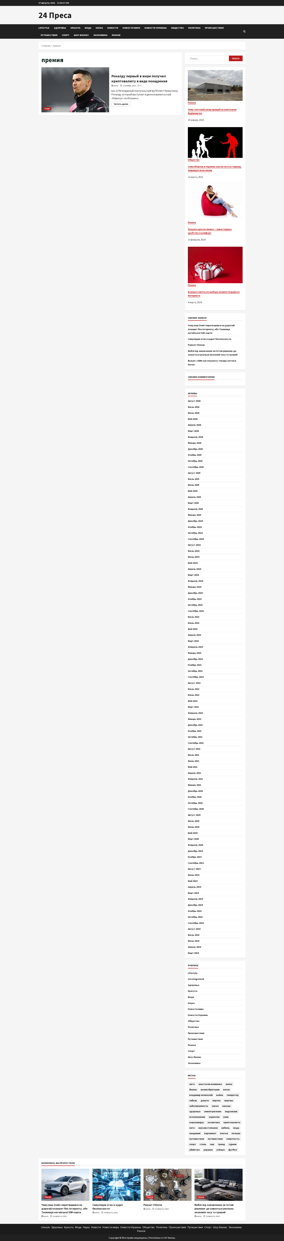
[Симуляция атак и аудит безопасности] (116, 1185)
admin (115, 86)
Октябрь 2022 (195, 670)
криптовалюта (232, 1122)
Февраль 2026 (195, 436)
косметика (214, 1122)
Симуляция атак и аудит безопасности (209, 338)
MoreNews (155, 1237)
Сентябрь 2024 (196, 538)
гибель (193, 1100)
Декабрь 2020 (195, 790)
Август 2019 (194, 868)
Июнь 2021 (193, 760)
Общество (177, 27)
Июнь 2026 (193, 412)
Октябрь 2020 (195, 802)
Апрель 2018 (194, 946)
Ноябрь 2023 (194, 598)
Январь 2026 (194, 442)
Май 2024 (192, 562)
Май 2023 (192, 628)
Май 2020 (192, 832)
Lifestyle (43, 27)
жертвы (228, 1100)
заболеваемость (198, 1105)
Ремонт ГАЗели (196, 344)
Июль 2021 (193, 754)
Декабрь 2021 (195, 724)
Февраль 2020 (195, 844)
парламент (210, 1133)
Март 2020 (193, 838)
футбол (232, 1149)
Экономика (100, 35)
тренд (221, 1144)
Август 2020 (194, 814)
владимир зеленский (201, 1094)
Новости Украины (156, 27)
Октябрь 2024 (195, 532)
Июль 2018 (193, 934)
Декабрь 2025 (195, 448)
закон (215, 1105)
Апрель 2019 (194, 886)
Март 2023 (193, 640)
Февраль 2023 (195, 646)
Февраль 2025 (195, 508)
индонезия (231, 1111)
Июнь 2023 (193, 622)
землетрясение (212, 1111)
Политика (194, 27)
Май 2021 (192, 766)
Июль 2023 (193, 616)
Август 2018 (194, 928)
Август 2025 (194, 472)
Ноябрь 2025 (194, 454)
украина (208, 1149)
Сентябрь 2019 (196, 862)
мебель (225, 1127)
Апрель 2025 (194, 496)
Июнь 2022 (193, 694)
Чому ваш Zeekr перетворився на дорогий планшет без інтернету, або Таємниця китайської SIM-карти (211, 329)
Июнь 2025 (193, 484)
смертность (233, 1138)
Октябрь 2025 (195, 460)
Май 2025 (192, 490)
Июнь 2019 (193, 874)
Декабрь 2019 (195, 850)
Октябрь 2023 (195, 604)
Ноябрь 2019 (194, 856)
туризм (232, 1144)
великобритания (210, 1089)
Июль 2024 (193, 550)
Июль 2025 (193, 478)
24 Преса (55, 15)
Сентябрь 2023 (196, 610)
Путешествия (49, 35)
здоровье (194, 1111)
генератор (232, 1094)
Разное (116, 35)
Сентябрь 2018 (196, 922)
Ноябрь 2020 (194, 796)
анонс (229, 1084)
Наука (99, 27)
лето (192, 1127)
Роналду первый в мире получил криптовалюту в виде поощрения (75, 89)
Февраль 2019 (195, 898)
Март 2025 (193, 502)
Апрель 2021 (194, 772)
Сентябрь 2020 (196, 808)
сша (212, 1144)
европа (216, 1100)
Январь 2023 (194, 652)
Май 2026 (192, 418)
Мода (88, 27)
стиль (203, 1144)
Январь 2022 (194, 718)
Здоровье (60, 27)
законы (226, 1105)
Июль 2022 (193, 688)
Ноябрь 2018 (194, 910)
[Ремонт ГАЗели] (167, 1185)
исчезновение (197, 1116)
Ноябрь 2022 (194, 664)
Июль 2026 (193, 406)
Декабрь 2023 (195, 592)
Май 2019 (192, 880)
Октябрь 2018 (195, 916)
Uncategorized (196, 978)
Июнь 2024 (193, 556)
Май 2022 (192, 700)
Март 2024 (193, 574)
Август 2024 (194, 544)
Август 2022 (194, 682)
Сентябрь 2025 (196, 466)
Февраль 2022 (195, 712)
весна (226, 1089)
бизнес (193, 1089)
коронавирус (196, 1122)
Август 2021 (194, 748)
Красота (75, 27)
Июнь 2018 (193, 940)
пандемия (194, 1133)
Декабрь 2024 (195, 520)
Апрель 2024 (194, 568)
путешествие (196, 1138)
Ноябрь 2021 (194, 730)
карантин (214, 1116)
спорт (192, 1144)
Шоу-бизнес (81, 35)
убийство (194, 1149)
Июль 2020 (193, 820)
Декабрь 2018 (195, 904)
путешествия (215, 1138)
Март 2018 (193, 952)
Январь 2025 (194, 514)
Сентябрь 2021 (196, 742)
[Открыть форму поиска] (244, 31)
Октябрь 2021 (195, 736)
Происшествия (214, 27)
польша (236, 1133)
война (219, 1094)
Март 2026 (193, 430)
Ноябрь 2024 (194, 526)
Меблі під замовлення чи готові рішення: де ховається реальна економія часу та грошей (214, 1208)
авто (192, 1084)
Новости (112, 27)
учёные (220, 1149)
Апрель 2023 (194, 634)
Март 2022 (193, 706)
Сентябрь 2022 (196, 676)
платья (224, 1133)
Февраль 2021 (195, 778)
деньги (205, 1100)
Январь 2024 (194, 586)
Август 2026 (194, 400)
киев (226, 1116)
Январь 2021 (194, 784)
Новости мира (131, 27)
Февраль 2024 (195, 580)
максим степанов (208, 1127)
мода (236, 1127)
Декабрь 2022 (195, 658)
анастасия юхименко (210, 1084)
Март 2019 (193, 892)
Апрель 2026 (194, 424)
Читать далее (122, 105)
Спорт (65, 35)
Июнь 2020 (193, 826)
